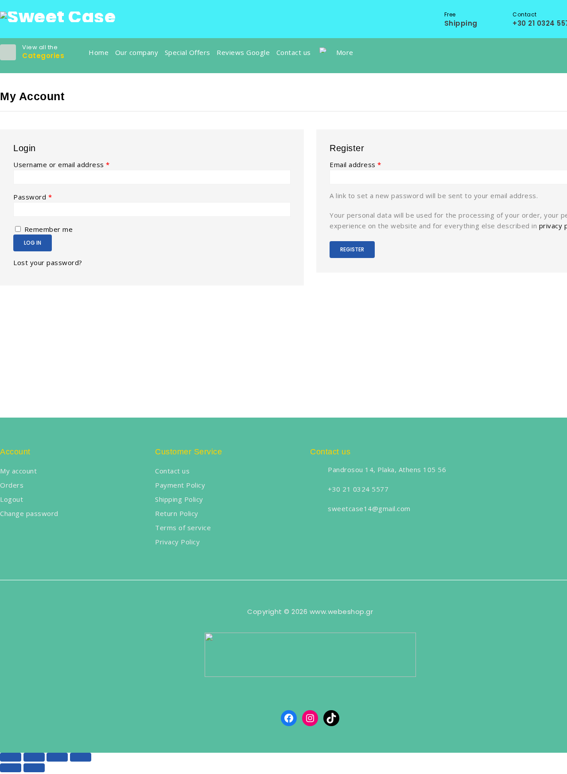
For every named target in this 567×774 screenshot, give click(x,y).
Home (99, 52)
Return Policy (176, 513)
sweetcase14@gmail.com (369, 508)
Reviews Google (243, 52)
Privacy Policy (177, 541)
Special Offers (187, 52)
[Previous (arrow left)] (10, 767)
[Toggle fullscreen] (57, 757)
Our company (137, 52)
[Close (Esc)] (10, 757)
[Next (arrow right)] (34, 767)
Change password (29, 513)
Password (32, 196)
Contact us (293, 52)
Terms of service (183, 527)
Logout (11, 499)
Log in (32, 242)
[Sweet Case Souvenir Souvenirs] (58, 16)
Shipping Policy (179, 499)
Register (352, 249)
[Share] (34, 757)
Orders (11, 485)
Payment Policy (180, 485)
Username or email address (61, 164)
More (344, 52)
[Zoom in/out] (80, 757)
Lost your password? (47, 262)
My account (18, 470)
